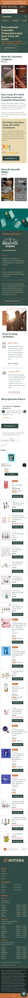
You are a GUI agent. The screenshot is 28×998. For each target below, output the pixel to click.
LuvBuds (14, 501)
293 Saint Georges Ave (7, 942)
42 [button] (23, 849)
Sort (12, 438)
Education (4, 887)
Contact (3, 889)
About (3, 884)
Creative (7, 181)
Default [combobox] (13, 440)
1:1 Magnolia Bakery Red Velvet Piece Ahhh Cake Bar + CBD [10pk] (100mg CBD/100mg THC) (19, 627)
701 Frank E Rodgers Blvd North (9, 921)
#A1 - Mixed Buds (17, 485)
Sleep (20, 181)
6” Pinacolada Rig (17, 834)
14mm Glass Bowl (17, 549)
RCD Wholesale (16, 548)
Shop (7, 84)
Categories (4, 873)
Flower (7, 68)
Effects (3, 876)
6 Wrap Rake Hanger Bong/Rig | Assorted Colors (18, 803)
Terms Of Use (11, 965)
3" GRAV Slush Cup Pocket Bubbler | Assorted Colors (17, 711)
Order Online (17, 884)
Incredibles (15, 622)
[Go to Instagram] (14, 864)
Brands (3, 878)
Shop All (4, 61)
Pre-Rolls (21, 68)
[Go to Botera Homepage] (6, 17)
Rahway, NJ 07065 (6, 944)
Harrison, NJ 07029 (6, 923)
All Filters (5, 440)
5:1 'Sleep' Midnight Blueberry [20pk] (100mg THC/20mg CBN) (19, 731)
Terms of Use (17, 889)
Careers (3, 892)
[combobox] (9, 11)
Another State (15, 686)
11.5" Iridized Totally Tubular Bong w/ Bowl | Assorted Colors (19, 517)
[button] (14, 7)
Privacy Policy (17, 887)
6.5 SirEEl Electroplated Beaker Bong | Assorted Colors (19, 819)
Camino (14, 728)
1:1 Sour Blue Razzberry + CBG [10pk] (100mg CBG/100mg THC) (19, 653)
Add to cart (18, 496)
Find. (13, 483)
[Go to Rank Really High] (14, 995)
